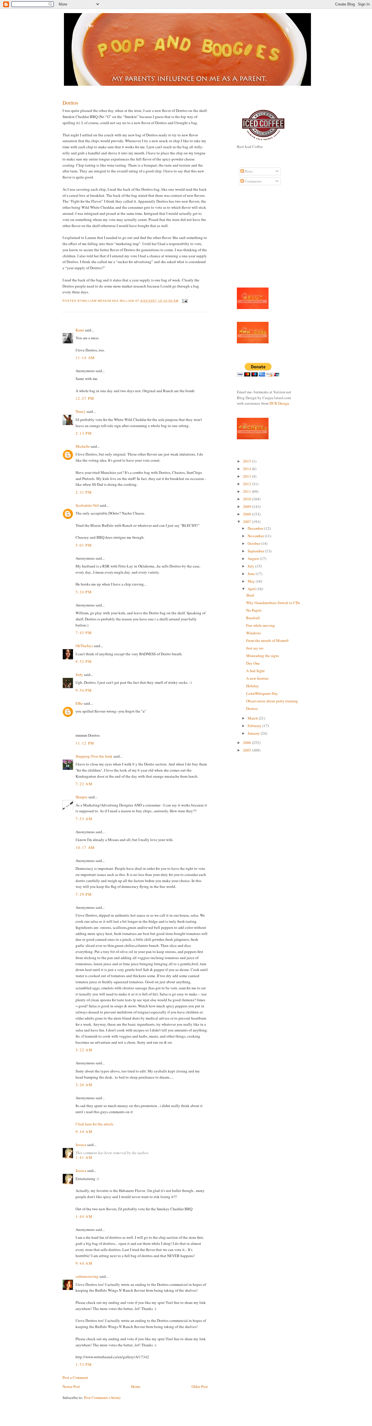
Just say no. (255, 648)
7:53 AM (84, 818)
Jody (79, 674)
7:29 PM (84, 894)
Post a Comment (75, 1377)
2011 (247, 491)
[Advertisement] (254, 239)
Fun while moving (260, 625)
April (252, 588)
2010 (247, 498)
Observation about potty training (272, 701)
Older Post (200, 1386)
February (255, 725)
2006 (247, 742)
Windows (253, 633)
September (256, 551)
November (256, 535)
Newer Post (71, 1386)
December (256, 528)
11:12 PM (85, 743)
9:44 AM (84, 1263)
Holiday (252, 685)
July (251, 566)
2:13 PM (84, 433)
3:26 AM (84, 1084)
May (252, 581)
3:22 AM (84, 1049)
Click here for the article (94, 1124)
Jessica (81, 1144)
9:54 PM (84, 690)
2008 (247, 514)
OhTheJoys (84, 645)
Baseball (253, 617)
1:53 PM (84, 1364)
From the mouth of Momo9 (267, 640)
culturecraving (87, 1276)
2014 (247, 468)
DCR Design (279, 403)
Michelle (83, 446)
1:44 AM (84, 1216)
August (254, 558)
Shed (250, 595)
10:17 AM (85, 847)
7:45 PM (84, 632)
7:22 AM (84, 783)
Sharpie (81, 796)
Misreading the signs (262, 655)
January (254, 733)
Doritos (70, 102)
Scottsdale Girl (87, 505)
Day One (253, 663)
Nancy (81, 411)
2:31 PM (84, 492)
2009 (247, 506)
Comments (253, 181)
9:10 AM (84, 1131)
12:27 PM (85, 398)
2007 (247, 521)
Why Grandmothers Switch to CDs (273, 602)
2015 (247, 461)
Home (135, 1386)
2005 (247, 750)
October (254, 543)
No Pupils (254, 610)
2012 (247, 483)
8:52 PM (84, 661)
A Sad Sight (255, 670)
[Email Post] (184, 300)
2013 (247, 476)
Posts (248, 171)
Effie (79, 703)
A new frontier (257, 678)
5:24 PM (84, 592)
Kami (80, 330)
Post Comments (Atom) (102, 1397)
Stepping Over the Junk (94, 756)
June (252, 573)
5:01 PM (84, 545)
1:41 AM (84, 1157)
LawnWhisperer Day (262, 693)
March (253, 718)
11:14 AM (85, 357)
